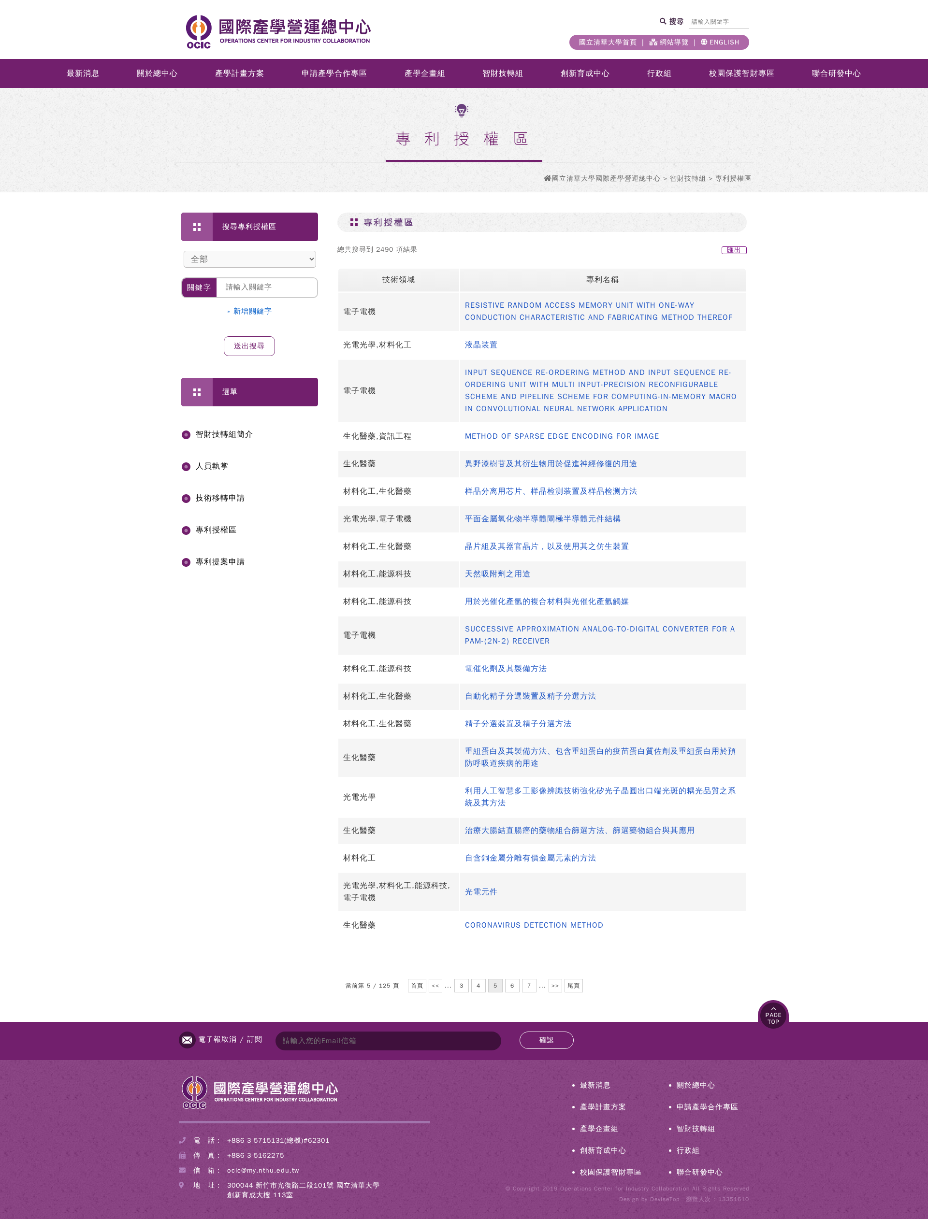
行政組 (659, 73)
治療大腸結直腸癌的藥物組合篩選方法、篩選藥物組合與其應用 (580, 830)
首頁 (417, 986)
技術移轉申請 (220, 498)
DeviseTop (665, 1199)
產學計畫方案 (239, 73)
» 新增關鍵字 (249, 311)
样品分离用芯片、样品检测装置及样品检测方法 (551, 491)
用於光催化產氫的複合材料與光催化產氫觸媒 (547, 601)
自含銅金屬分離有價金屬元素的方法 (530, 858)
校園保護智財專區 (742, 73)
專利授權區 (216, 530)
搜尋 (675, 21)
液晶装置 (481, 345)
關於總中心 (157, 73)
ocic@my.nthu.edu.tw (263, 1170)
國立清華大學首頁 (608, 42)
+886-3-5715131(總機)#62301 (278, 1140)
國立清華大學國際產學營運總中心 (606, 178)
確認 (546, 1040)
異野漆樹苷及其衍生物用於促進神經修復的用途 (551, 464)
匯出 (734, 250)
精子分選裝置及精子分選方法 (518, 724)
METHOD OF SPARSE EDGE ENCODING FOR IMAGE (562, 436)
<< (435, 986)
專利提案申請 (220, 562)
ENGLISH (725, 42)
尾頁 (573, 986)
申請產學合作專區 (334, 73)
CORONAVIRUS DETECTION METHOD (534, 925)
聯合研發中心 (836, 73)
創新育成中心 (585, 73)
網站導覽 (674, 42)
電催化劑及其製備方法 (506, 669)
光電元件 (481, 892)
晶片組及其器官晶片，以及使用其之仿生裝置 (547, 546)
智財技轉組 (502, 73)
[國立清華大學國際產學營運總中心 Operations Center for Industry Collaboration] (260, 1108)
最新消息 (83, 73)
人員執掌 (212, 466)
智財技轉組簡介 (224, 434)
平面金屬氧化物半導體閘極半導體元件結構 (543, 519)
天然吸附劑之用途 (498, 574)
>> (555, 986)
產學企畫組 (425, 73)
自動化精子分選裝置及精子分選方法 (530, 696)
